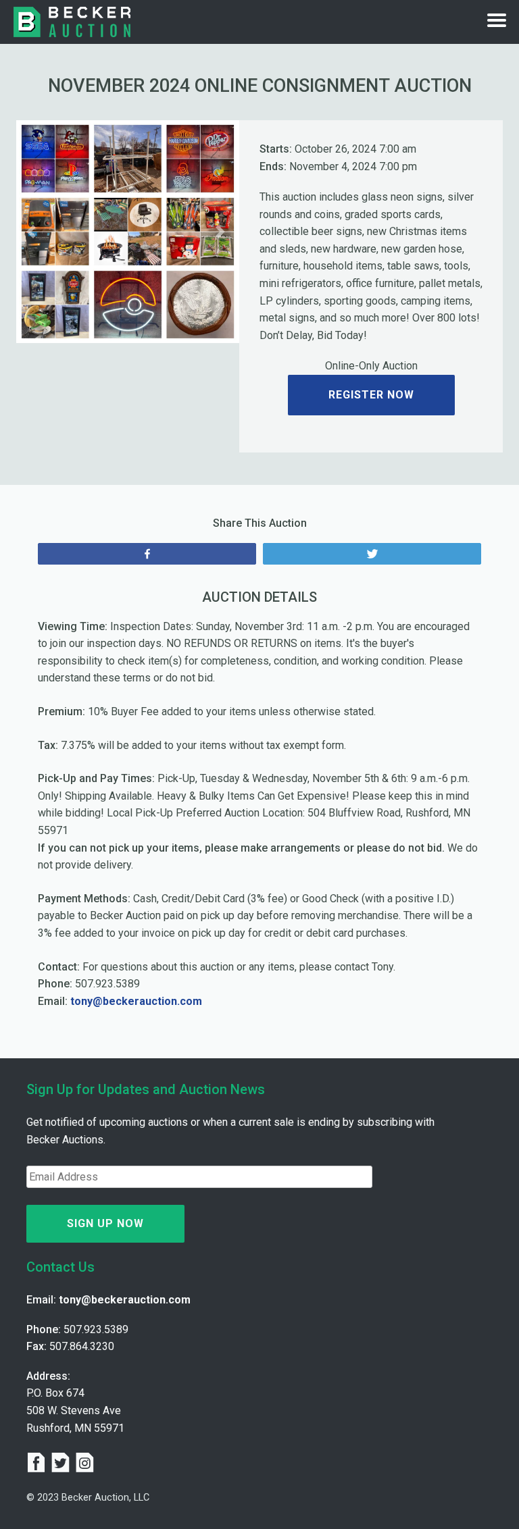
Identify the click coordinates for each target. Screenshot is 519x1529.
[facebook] (38, 1464)
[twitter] (63, 1464)
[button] (33, 231)
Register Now (371, 394)
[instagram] (85, 1464)
